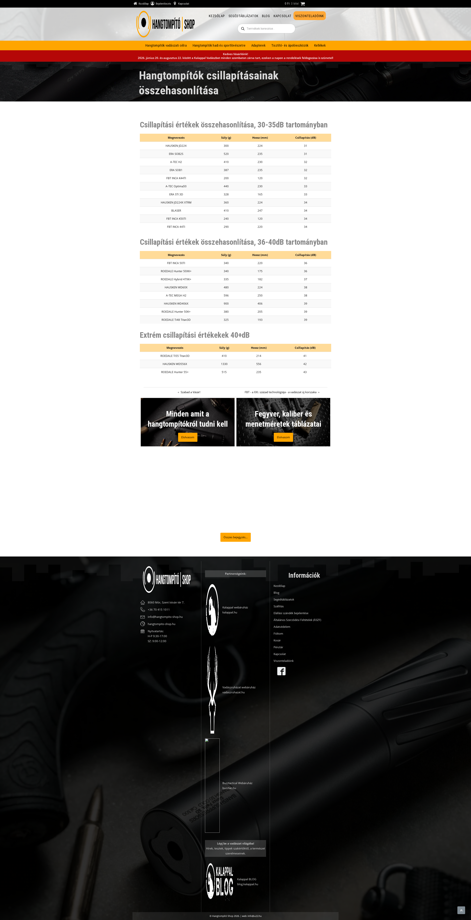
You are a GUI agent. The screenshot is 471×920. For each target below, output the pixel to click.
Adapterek (258, 45)
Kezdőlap (217, 16)
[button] (163, 490)
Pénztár (278, 647)
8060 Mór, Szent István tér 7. (166, 602)
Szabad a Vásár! (190, 392)
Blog (266, 16)
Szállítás (279, 606)
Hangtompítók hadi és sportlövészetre (219, 45)
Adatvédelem (282, 626)
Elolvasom (187, 437)
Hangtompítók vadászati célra (166, 45)
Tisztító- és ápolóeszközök (289, 45)
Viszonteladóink (309, 16)
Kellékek (320, 45)
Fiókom (278, 633)
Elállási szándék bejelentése (291, 613)
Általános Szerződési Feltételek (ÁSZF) (297, 620)
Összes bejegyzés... (236, 537)
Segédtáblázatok (243, 16)
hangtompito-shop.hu (161, 624)
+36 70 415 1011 (159, 609)
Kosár (277, 640)
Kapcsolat (283, 16)
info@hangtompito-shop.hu (165, 617)
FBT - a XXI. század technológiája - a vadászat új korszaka (280, 392)
